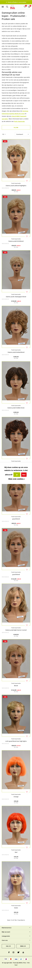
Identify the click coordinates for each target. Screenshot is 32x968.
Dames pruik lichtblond (16, 241)
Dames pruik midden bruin (16, 408)
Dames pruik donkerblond (16, 352)
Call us (8, 946)
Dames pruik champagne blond (16, 296)
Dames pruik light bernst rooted (16, 630)
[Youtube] (23, 952)
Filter (16, 127)
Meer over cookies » (16, 479)
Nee (24, 475)
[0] (29, 7)
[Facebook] (8, 952)
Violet (16, 908)
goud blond (16, 519)
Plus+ (24, 963)
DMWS (20, 963)
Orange (16, 797)
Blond (16, 685)
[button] (2, 6)
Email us (23, 946)
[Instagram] (13, 952)
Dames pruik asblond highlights (16, 185)
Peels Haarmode (19, 121)
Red (16, 852)
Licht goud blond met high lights (16, 741)
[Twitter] (18, 952)
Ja (17, 475)
